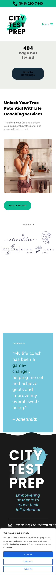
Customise (28, 561)
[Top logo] (16, 11)
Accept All (28, 554)
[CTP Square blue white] (28, 447)
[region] (28, 551)
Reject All (28, 569)
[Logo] (21, 234)
